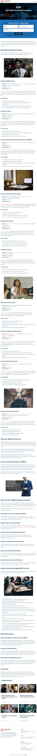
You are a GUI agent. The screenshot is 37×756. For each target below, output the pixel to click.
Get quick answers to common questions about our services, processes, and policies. (28, 736)
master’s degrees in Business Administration (16, 142)
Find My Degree (18, 33)
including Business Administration (26, 196)
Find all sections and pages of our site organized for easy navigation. (26, 742)
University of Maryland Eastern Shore (9, 341)
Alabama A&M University (5, 91)
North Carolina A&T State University (7, 204)
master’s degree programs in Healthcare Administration (21, 414)
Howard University (4, 121)
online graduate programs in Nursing (15, 223)
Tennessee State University (6, 312)
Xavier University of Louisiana (6, 371)
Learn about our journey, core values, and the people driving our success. (28, 731)
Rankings (18, 7)
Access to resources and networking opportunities (11, 217)
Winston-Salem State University (6, 421)
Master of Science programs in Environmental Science (21, 252)
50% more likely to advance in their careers (25, 527)
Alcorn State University (5, 231)
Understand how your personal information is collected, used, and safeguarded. (28, 748)
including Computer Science (21, 83)
